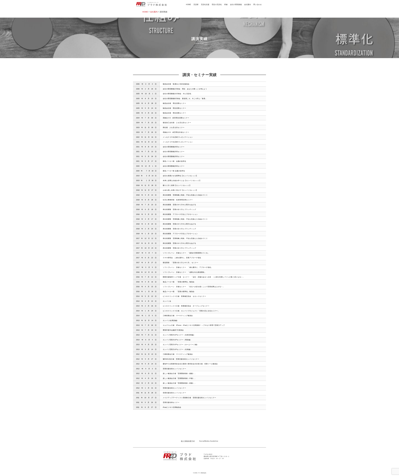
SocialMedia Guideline (208, 441)
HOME (188, 4)
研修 (226, 4)
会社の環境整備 (236, 4)
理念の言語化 (217, 4)
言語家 (195, 4)
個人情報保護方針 (188, 441)
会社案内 (247, 4)
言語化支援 (205, 4)
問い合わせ (257, 4)
